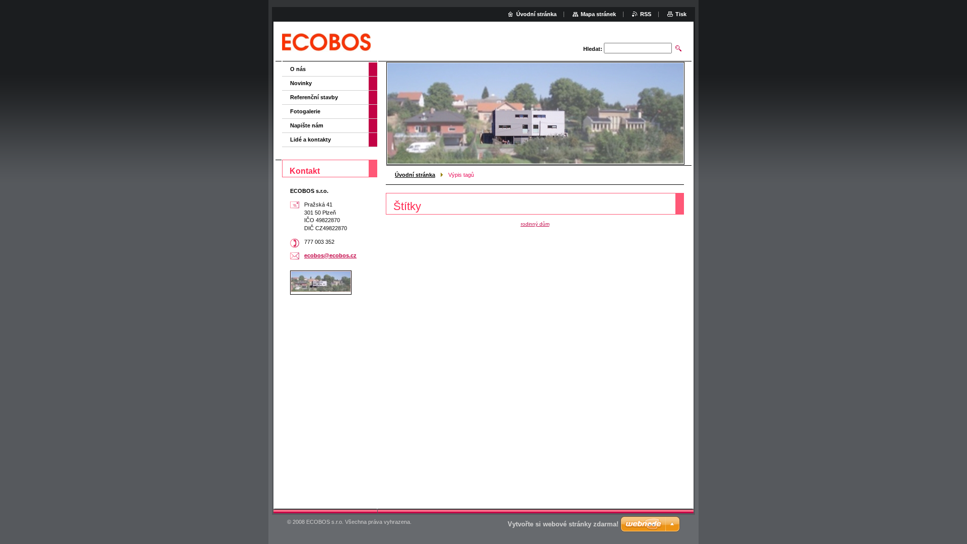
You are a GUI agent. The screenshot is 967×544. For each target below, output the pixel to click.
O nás (298, 69)
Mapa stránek (598, 14)
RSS (645, 14)
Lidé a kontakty (310, 140)
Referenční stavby (314, 97)
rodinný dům (535, 224)
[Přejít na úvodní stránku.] (326, 42)
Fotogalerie (305, 111)
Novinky (301, 83)
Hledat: (592, 49)
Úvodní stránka (415, 175)
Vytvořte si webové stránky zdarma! (563, 524)
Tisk (680, 14)
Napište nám (306, 125)
